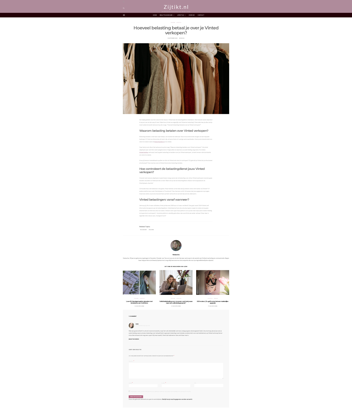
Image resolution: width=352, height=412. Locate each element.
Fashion (173, 22)
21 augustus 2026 (176, 306)
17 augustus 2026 (212, 306)
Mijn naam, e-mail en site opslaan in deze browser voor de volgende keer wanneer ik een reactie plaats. (161, 391)
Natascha (181, 38)
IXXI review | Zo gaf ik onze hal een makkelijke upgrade (212, 302)
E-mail (163, 383)
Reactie (131, 361)
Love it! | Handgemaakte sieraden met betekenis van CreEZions (139, 302)
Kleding (152, 229)
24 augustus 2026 (139, 306)
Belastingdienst (159, 142)
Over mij (192, 15)
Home (155, 15)
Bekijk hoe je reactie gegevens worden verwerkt (177, 399)
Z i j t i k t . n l (176, 6)
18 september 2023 (172, 38)
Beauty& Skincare (166, 15)
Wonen (216, 298)
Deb (137, 324)
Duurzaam (144, 229)
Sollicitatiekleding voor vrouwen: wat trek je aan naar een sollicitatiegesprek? (176, 302)
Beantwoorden (134, 339)
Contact (201, 15)
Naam (131, 383)
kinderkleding (143, 152)
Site (195, 383)
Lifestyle (180, 15)
